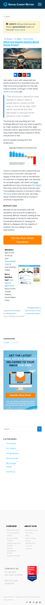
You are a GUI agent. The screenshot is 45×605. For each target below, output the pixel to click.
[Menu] (39, 4)
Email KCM (9, 583)
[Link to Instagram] (33, 602)
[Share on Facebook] (16, 75)
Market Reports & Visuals (14, 544)
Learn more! (20, 30)
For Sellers (18, 39)
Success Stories (31, 530)
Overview (11, 526)
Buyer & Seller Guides (12, 539)
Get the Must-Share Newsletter (22, 240)
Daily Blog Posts (13, 530)
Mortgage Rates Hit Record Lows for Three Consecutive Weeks (33, 311)
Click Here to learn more (9, 283)
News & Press (30, 538)
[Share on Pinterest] (24, 75)
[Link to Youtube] (36, 602)
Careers (28, 549)
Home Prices (28, 39)
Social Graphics (13, 533)
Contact (28, 546)
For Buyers (8, 39)
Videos (9, 535)
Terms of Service (8, 600)
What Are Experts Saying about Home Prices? (21, 43)
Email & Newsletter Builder (11, 550)
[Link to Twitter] (30, 602)
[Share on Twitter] (20, 75)
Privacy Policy (36, 597)
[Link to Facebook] (27, 602)
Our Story (29, 533)
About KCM (30, 526)
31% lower (7, 194)
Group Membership (30, 542)
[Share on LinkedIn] (29, 75)
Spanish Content (13, 556)
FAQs (27, 535)
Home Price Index (10, 91)
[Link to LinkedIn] (40, 602)
